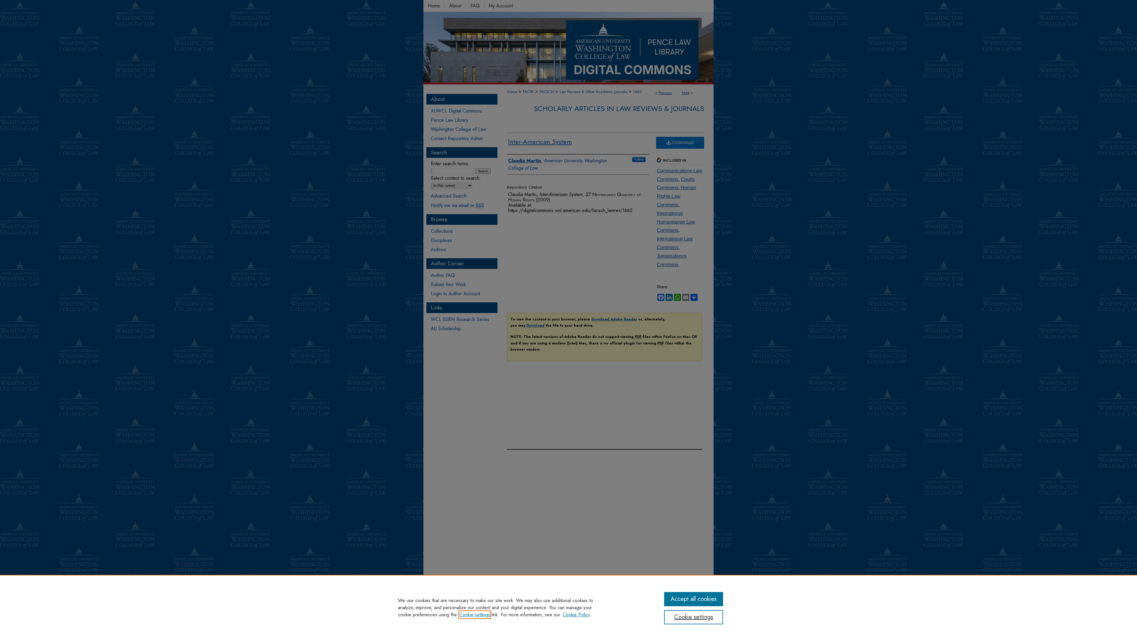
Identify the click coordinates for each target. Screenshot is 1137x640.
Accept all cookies (694, 599)
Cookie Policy (576, 614)
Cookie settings (474, 614)
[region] (568, 607)
